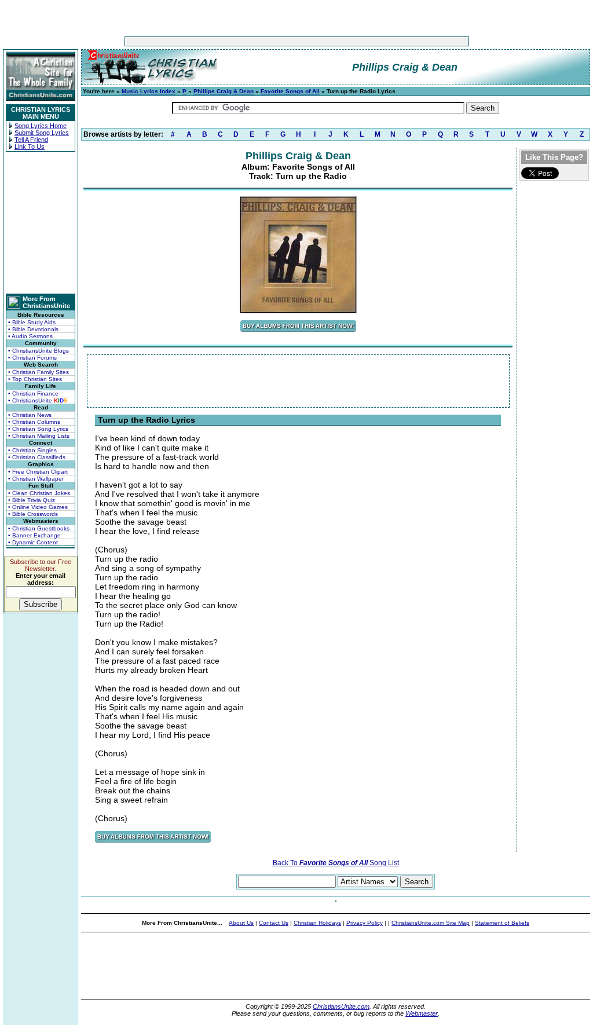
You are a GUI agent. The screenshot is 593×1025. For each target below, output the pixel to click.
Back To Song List (336, 863)
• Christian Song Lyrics (38, 429)
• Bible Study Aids (32, 322)
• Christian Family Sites (38, 372)
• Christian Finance (33, 393)
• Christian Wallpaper (36, 478)
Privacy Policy (364, 923)
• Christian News (30, 415)
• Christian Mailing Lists (38, 436)
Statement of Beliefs (502, 923)
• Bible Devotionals (33, 329)
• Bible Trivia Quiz (31, 500)
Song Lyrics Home (40, 125)
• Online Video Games (38, 507)
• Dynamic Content (33, 542)
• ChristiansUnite (38, 400)
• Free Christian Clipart (38, 471)
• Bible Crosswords (33, 514)
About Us (241, 923)
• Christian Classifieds (36, 457)
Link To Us (29, 146)
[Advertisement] (260, 41)
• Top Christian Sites (35, 379)
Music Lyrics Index (148, 91)
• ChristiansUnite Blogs (38, 350)
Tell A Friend (31, 139)
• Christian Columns (34, 422)
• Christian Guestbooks (38, 528)
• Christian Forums (32, 357)
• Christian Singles (32, 450)
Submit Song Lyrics (41, 132)
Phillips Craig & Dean (223, 91)
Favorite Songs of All (290, 91)
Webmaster (421, 1013)
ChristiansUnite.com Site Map (430, 923)
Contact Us (273, 923)
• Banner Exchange (34, 535)
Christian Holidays (317, 923)
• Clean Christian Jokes (39, 493)
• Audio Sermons (30, 336)
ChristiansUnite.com (341, 1006)
